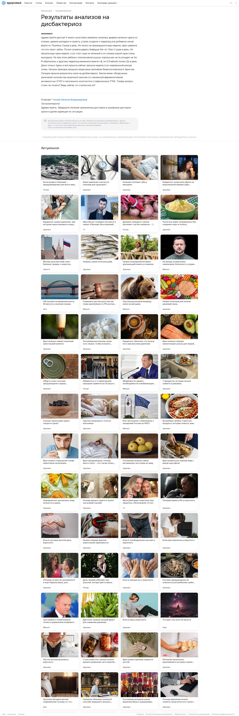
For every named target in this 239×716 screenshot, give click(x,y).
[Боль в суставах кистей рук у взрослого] (59, 531)
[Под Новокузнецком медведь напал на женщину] (139, 293)
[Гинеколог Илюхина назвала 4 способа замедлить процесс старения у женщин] (99, 691)
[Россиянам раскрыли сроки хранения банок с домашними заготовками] (139, 691)
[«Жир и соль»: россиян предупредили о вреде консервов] (59, 372)
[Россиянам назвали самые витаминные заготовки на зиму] (139, 452)
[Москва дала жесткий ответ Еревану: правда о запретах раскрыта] (59, 253)
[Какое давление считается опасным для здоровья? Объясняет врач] (99, 173)
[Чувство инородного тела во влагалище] (99, 412)
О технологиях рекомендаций (199, 714)
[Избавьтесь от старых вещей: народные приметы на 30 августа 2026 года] (99, 372)
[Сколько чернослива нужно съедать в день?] (59, 412)
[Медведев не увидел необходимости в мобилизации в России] (139, 372)
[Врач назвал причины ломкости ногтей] (139, 651)
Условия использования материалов (159, 714)
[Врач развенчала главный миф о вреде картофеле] (179, 452)
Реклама (21, 714)
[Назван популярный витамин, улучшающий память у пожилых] (139, 253)
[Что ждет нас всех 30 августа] (179, 611)
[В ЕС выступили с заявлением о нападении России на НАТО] (139, 412)
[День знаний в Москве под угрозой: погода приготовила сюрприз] (99, 571)
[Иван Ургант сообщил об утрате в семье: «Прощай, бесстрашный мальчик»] (99, 213)
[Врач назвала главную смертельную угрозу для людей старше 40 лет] (179, 332)
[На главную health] (13, 3)
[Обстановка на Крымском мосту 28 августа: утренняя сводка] (59, 293)
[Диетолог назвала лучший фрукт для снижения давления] (99, 611)
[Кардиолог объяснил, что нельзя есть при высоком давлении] (139, 332)
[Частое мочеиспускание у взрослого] (59, 651)
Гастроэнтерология (63, 11)
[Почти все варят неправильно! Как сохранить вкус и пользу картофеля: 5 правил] (179, 213)
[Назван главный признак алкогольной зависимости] (99, 531)
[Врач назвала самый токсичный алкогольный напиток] (59, 332)
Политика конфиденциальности (223, 714)
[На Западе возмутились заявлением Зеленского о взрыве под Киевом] (179, 253)
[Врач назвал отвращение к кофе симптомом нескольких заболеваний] (59, 452)
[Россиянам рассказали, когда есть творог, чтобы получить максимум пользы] (99, 332)
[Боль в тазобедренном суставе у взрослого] (139, 531)
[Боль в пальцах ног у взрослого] (139, 571)
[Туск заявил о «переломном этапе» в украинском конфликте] (59, 611)
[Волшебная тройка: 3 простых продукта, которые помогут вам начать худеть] (179, 412)
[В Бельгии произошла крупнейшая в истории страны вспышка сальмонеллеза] (179, 651)
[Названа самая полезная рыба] (99, 253)
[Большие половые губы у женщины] (139, 173)
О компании (11, 714)
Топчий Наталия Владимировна (69, 99)
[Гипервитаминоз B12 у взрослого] (179, 492)
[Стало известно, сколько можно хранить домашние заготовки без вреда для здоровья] (99, 651)
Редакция (140, 714)
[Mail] (3, 3)
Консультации (46, 11)
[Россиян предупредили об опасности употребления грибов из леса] (179, 571)
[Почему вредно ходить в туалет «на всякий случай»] (99, 492)
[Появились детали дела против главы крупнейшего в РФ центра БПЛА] (99, 293)
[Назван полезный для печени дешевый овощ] (179, 293)
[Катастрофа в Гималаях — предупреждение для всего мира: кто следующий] (59, 173)
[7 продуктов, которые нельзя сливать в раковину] (179, 372)
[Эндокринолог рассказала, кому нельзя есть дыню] (59, 492)
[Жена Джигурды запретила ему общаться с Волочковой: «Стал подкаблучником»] (139, 492)
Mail (3, 714)
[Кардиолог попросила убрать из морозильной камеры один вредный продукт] (179, 173)
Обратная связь (180, 714)
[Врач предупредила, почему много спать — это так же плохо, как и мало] (99, 452)
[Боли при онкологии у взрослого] (179, 531)
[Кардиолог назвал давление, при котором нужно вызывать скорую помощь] (59, 213)
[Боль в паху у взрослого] (139, 611)
